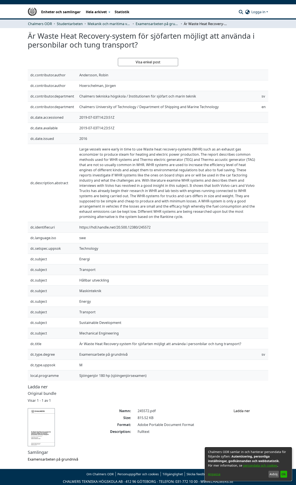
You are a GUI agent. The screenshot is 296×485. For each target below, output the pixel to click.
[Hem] (32, 12)
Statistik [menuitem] (122, 12)
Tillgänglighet (173, 474)
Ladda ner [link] (242, 410)
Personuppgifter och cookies (138, 474)
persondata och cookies (260, 465)
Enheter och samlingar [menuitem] (61, 12)
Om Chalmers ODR (100, 474)
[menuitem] (97, 12)
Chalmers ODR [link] (40, 23)
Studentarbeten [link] (70, 23)
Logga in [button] (258, 12)
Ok (283, 474)
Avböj (274, 474)
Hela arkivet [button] (96, 12)
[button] (241, 11)
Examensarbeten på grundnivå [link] (157, 23)
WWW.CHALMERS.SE (216, 481)
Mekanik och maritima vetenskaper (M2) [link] (109, 23)
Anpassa (214, 474)
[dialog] (248, 464)
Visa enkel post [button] (148, 62)
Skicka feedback (198, 474)
